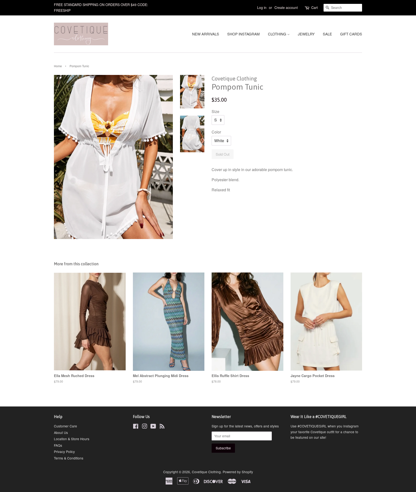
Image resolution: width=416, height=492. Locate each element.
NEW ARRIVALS (205, 33)
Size (215, 111)
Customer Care (65, 426)
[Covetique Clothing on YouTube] (153, 427)
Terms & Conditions (68, 458)
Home (58, 66)
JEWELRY (306, 33)
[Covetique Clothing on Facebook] (135, 427)
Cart (314, 7)
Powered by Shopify (238, 471)
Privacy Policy (64, 451)
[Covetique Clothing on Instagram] (144, 427)
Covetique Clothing (206, 471)
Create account (286, 7)
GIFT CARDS (351, 33)
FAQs (58, 445)
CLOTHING (277, 33)
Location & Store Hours (71, 438)
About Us (61, 432)
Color (216, 132)
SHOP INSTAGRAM (243, 33)
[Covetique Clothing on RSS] (162, 427)
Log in (261, 7)
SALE (327, 33)
